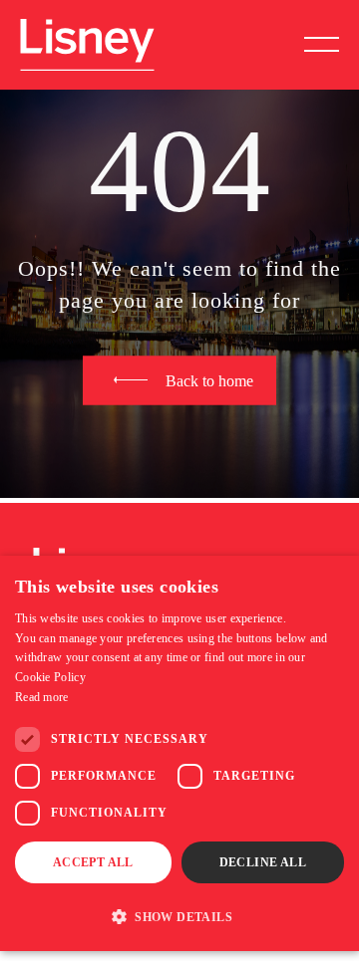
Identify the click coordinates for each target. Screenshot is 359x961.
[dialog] (179, 753)
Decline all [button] (262, 862)
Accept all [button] (93, 862)
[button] (179, 916)
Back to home (209, 379)
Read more (42, 697)
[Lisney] (87, 28)
